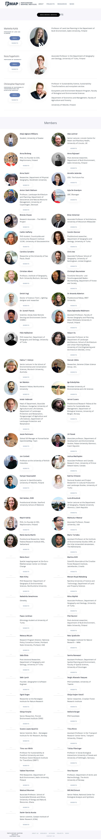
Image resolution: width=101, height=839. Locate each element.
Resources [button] (62, 4)
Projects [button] (51, 4)
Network (52, 833)
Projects (60, 833)
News (67, 833)
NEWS (72, 4)
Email (15, 38)
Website (15, 43)
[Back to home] (20, 4)
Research (43, 833)
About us (35, 833)
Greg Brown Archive (48, 14)
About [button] (41, 4)
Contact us (51, 836)
